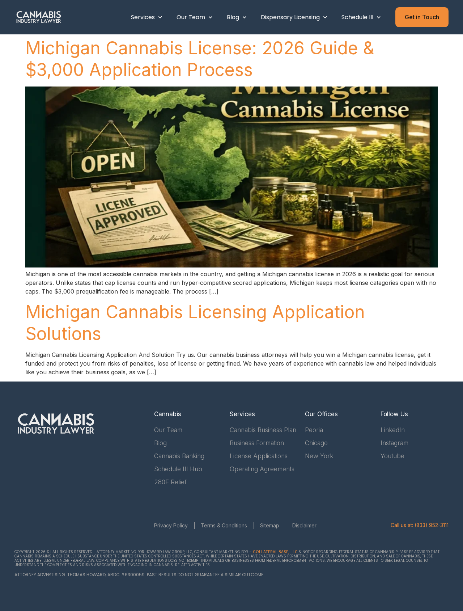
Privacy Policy (171, 525)
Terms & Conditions (224, 525)
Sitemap (269, 525)
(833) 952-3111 (432, 525)
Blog (233, 17)
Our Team (191, 17)
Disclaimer (304, 525)
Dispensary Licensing (290, 17)
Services (143, 17)
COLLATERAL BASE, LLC (275, 551)
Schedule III (357, 17)
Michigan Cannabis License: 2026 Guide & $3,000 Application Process (199, 58)
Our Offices (321, 414)
